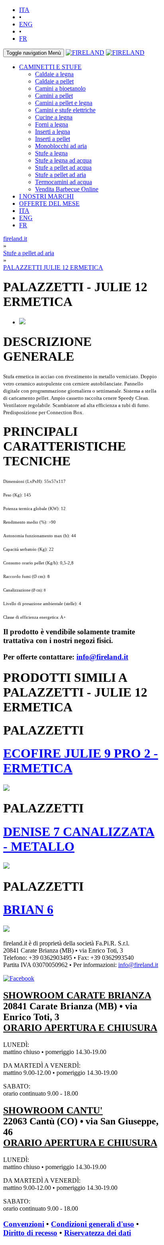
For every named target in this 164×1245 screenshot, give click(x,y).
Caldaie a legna (54, 74)
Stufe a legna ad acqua (63, 160)
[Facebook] (18, 978)
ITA (24, 9)
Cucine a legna (53, 117)
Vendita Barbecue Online (66, 189)
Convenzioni (23, 1224)
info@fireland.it (102, 657)
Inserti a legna (52, 131)
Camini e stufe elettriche (65, 110)
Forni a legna (51, 124)
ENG (26, 24)
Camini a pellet (54, 95)
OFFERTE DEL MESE (49, 203)
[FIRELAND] (85, 52)
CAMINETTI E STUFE (50, 67)
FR (23, 38)
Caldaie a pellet (54, 81)
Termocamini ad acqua (63, 182)
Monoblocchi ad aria (61, 146)
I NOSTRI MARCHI (46, 196)
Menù (33, 53)
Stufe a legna (51, 153)
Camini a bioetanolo (60, 88)
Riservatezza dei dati (97, 1233)
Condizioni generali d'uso (92, 1224)
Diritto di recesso (30, 1233)
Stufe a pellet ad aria (60, 174)
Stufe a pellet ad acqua (63, 167)
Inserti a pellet (52, 138)
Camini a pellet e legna (63, 102)
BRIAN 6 (28, 909)
